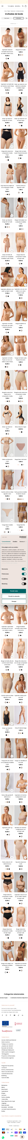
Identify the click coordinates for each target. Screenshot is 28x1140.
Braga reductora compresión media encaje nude (21, 931)
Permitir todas (14, 591)
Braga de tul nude (21, 50)
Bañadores (4, 1085)
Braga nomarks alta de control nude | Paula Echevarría (7, 662)
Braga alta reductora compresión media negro (7, 153)
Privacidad (13, 1122)
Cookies (18, 1122)
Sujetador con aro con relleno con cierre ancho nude (21, 291)
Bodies (3, 1111)
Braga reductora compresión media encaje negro (7, 931)
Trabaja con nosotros (7, 1044)
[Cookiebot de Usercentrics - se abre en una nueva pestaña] (19, 537)
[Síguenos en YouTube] (14, 1015)
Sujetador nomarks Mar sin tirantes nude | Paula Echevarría (7, 86)
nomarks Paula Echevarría (9, 1109)
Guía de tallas (5, 1077)
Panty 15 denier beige (20, 728)
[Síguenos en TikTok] (18, 1015)
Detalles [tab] (15, 541)
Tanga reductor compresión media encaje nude (21, 256)
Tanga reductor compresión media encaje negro (7, 896)
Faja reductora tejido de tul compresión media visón (7, 187)
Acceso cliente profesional (9, 1040)
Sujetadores (5, 1091)
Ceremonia (13, 11)
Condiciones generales (12, 1121)
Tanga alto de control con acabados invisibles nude (7, 762)
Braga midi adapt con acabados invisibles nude (21, 221)
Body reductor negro (20, 427)
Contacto (4, 1067)
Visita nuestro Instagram (8, 1052)
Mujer (9, 11)
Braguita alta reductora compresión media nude (20, 394)
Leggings (4, 1103)
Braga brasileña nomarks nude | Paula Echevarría (21, 628)
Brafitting (4, 1075)
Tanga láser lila (21, 525)
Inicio (5, 11)
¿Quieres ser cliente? (7, 1046)
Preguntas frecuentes (7, 1066)
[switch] (24, 574)
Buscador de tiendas (7, 1048)
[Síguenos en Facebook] (2, 1015)
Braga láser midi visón (21, 459)
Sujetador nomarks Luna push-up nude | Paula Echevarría (7, 325)
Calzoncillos (5, 1099)
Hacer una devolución (7, 1071)
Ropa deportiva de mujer (8, 1101)
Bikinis (3, 1087)
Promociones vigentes (8, 1058)
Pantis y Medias (6, 1097)
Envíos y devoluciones (7, 1069)
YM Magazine (5, 1054)
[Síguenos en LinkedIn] (22, 1015)
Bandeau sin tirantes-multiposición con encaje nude (21, 829)
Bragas (3, 1093)
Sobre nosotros (6, 1042)
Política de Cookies (11, 563)
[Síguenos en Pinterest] (10, 1015)
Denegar (14, 601)
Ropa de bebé (5, 1105)
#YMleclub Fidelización (8, 1050)
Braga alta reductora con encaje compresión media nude (20, 662)
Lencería (4, 1095)
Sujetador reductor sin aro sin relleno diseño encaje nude (21, 896)
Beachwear (5, 1089)
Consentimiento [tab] (6, 541)
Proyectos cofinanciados (8, 1056)
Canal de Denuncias (7, 1073)
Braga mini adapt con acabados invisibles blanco (7, 965)
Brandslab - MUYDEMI (7, 1107)
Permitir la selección (14, 596)
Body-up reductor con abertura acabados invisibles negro (21, 86)
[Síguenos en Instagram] (6, 1015)
